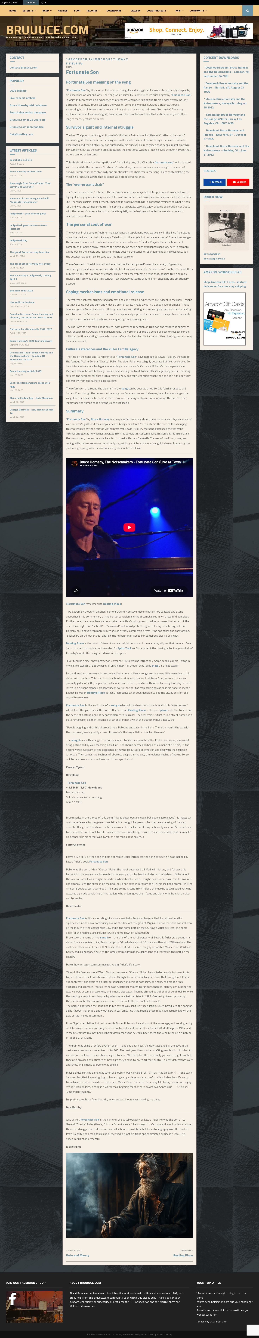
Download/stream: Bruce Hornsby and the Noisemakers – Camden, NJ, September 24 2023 (31, 356)
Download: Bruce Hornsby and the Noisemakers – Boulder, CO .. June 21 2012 (226, 150)
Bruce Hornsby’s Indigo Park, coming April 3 (30, 277)
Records (92, 10)
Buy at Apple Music (214, 258)
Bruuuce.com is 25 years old (27, 119)
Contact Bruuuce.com (23, 67)
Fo (73, 63)
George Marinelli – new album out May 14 (31, 411)
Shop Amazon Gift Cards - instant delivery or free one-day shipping (225, 284)
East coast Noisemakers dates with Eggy (30, 384)
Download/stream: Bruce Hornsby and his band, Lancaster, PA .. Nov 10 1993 (31, 315)
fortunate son (163, 162)
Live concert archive (22, 98)
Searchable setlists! (21, 160)
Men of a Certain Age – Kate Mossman (31, 398)
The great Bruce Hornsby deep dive (30, 252)
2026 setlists (18, 90)
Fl (70, 63)
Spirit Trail (124, 648)
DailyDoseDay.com (21, 134)
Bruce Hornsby (100, 419)
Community (197, 10)
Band (45, 10)
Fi (67, 63)
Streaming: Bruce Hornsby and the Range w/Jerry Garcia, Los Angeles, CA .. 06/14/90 (224, 119)
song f (104, 937)
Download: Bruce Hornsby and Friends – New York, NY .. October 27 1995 (225, 134)
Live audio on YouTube (22, 302)
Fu (80, 63)
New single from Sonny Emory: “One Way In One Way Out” (30, 184)
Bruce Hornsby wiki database (28, 105)
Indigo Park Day (18, 240)
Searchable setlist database (28, 112)
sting (155, 665)
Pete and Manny (77, 1255)
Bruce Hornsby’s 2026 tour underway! (31, 341)
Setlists (28, 10)
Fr (77, 63)
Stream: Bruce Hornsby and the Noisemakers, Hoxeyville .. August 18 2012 (225, 103)
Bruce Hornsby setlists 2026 (26, 171)
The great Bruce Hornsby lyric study (30, 263)
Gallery (135, 10)
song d (115, 705)
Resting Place (112, 604)
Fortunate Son (79, 82)
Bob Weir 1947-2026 (21, 290)
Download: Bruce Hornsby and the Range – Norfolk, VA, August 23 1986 (226, 87)
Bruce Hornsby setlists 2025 (26, 371)
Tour (77, 10)
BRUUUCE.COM (47, 29)
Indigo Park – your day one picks (28, 213)
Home (12, 10)
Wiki (178, 10)
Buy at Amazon (212, 254)
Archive (62, 10)
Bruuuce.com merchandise (27, 127)
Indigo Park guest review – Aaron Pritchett (28, 227)
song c (125, 388)
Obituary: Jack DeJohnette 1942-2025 (31, 329)
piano (163, 710)
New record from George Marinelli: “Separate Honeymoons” (29, 200)
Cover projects (156, 10)
